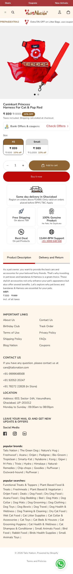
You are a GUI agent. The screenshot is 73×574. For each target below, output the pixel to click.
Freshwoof (9, 455)
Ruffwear (52, 468)
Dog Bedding (28, 498)
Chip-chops (24, 468)
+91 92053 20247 (14, 380)
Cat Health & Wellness (42, 524)
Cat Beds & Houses (45, 520)
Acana (22, 455)
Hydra (27, 464)
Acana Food (10, 498)
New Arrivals (61, 3)
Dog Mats (52, 498)
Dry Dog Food (53, 494)
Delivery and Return (51, 257)
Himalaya (39, 464)
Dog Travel (40, 507)
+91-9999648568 (14, 374)
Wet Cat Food (11, 515)
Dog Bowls (24, 507)
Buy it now (36, 176)
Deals (23, 494)
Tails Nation (10, 450)
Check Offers (56, 126)
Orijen (32, 455)
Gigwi (61, 459)
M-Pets (7, 464)
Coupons (33, 3)
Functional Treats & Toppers (20, 485)
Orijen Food (10, 494)
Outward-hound (13, 472)
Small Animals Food (47, 528)
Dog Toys (9, 507)
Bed (41, 498)
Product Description (19, 257)
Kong (52, 459)
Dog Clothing (56, 502)
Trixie (18, 464)
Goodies (39, 468)
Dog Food (36, 494)
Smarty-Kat (25, 459)
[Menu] (5, 12)
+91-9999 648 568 (52, 241)
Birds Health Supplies (43, 533)
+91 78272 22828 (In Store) (20, 386)
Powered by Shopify (47, 553)
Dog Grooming (37, 502)
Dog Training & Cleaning (32, 511)
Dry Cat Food (57, 511)
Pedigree (44, 455)
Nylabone (40, 459)
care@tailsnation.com (16, 367)
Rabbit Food (19, 533)
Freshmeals (20, 489)
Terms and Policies (36, 561)
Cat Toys (25, 520)
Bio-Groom (59, 455)
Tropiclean (9, 459)
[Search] (13, 12)
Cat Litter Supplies (34, 515)
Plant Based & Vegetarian (45, 489)
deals (8, 3)
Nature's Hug (49, 450)
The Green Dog (29, 450)
